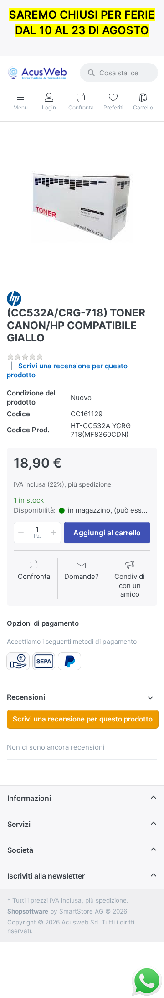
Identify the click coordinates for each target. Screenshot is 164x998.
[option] (82, 207)
